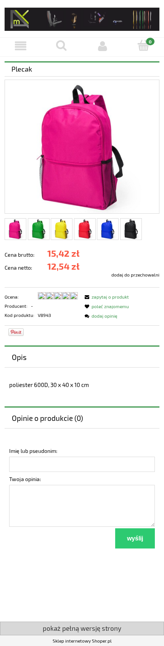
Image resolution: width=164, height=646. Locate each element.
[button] (20, 46)
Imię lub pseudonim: (33, 451)
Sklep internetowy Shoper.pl (82, 640)
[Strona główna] (82, 17)
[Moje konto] (102, 46)
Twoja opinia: (25, 479)
